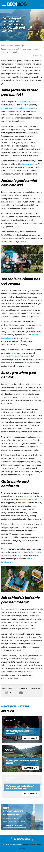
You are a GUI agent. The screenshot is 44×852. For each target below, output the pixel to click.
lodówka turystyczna (28, 164)
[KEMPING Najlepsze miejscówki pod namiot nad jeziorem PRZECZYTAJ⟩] (22, 797)
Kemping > (19, 46)
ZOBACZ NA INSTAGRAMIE (14, 826)
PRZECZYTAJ (30, 738)
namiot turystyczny (27, 102)
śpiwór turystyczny (27, 108)
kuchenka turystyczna (28, 500)
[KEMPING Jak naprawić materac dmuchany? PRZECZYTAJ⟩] (22, 742)
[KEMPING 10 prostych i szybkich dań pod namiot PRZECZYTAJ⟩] (22, 772)
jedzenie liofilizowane (10, 356)
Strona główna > (8, 46)
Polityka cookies (29, 845)
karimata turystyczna (10, 108)
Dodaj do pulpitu (22, 839)
